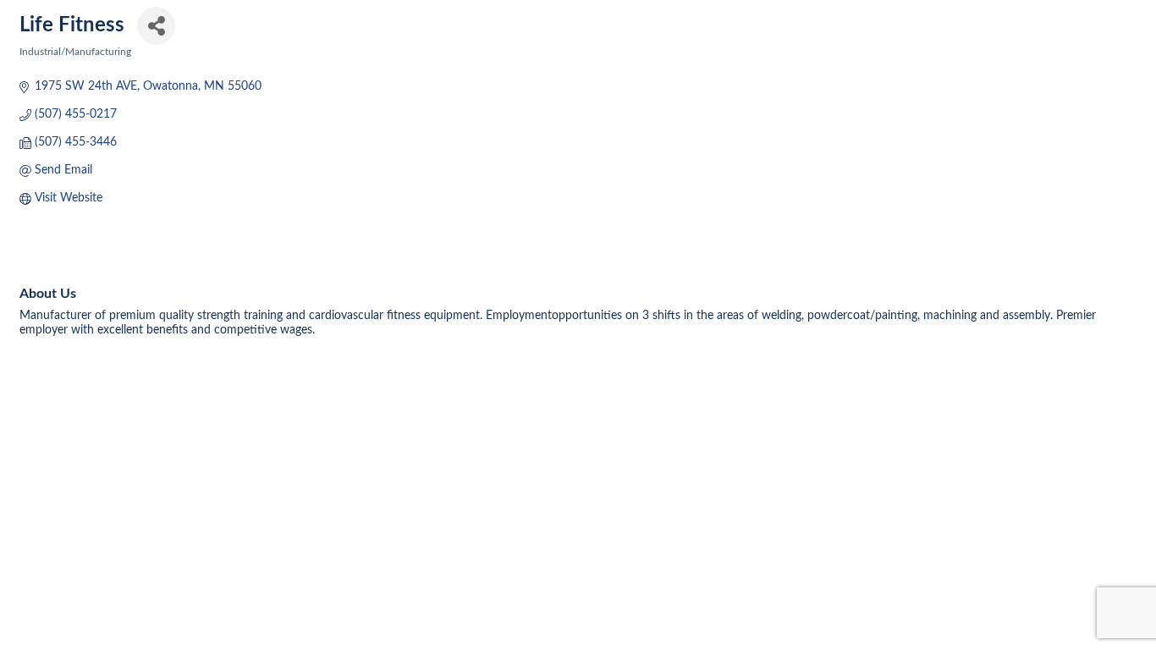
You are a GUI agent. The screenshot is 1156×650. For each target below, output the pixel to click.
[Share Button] (156, 26)
